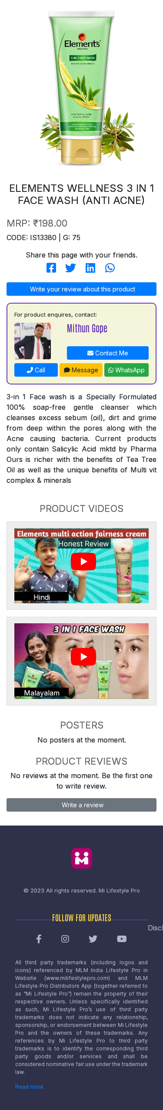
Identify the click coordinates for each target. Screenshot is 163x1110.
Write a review (81, 805)
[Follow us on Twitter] (93, 939)
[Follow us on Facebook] (38, 939)
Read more (29, 1086)
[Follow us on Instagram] (65, 939)
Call (39, 370)
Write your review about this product (81, 289)
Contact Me (110, 353)
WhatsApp (129, 370)
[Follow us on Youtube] (122, 939)
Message (84, 370)
